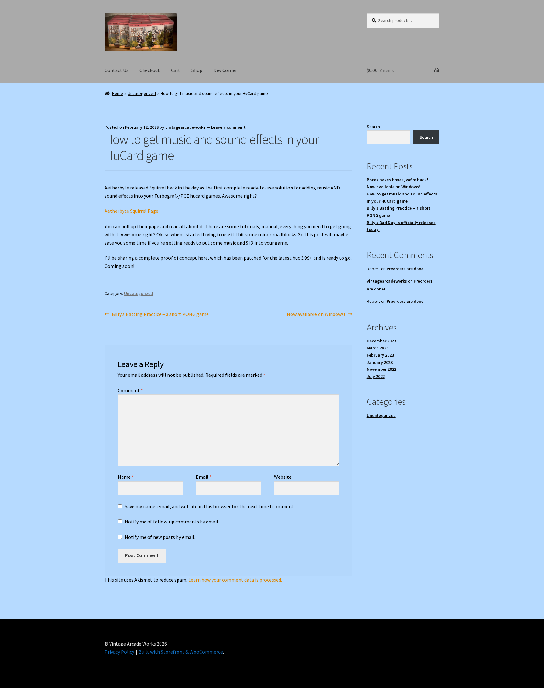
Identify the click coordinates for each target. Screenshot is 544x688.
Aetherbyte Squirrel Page (131, 211)
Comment (130, 390)
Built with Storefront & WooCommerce (181, 652)
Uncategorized (142, 93)
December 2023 (381, 341)
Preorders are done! (406, 269)
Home (117, 93)
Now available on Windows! (316, 315)
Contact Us (116, 70)
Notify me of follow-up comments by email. (172, 521)
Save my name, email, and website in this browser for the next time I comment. (210, 506)
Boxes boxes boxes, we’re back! (397, 180)
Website (283, 477)
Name (126, 477)
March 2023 (377, 348)
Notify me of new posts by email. (160, 537)
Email (204, 477)
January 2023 (380, 362)
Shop (196, 70)
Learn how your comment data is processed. (235, 580)
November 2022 (381, 369)
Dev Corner (225, 70)
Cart (175, 70)
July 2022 (376, 376)
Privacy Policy (119, 652)
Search (373, 126)
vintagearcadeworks (185, 127)
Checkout (149, 70)
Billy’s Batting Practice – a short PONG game (160, 315)
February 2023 (380, 355)
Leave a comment (228, 127)
